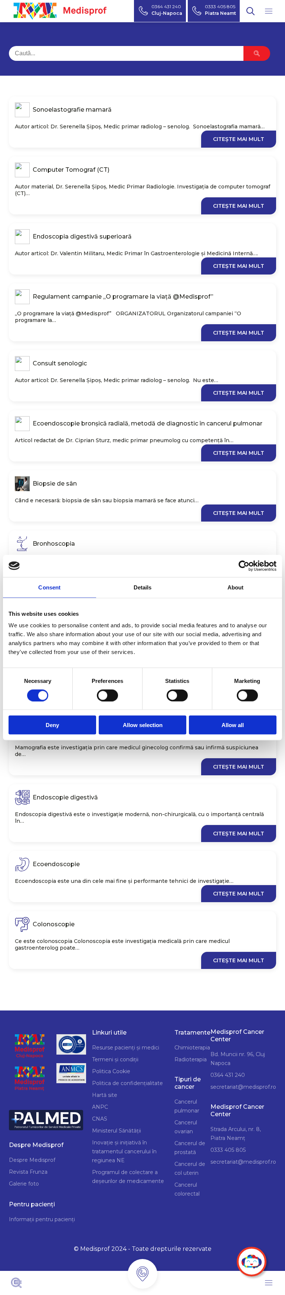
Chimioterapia (192, 1047)
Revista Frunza (28, 1172)
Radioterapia (190, 1059)
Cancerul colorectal (187, 1189)
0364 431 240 (227, 1075)
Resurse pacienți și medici (125, 1047)
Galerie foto (24, 1183)
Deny (52, 725)
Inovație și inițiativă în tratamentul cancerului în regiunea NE (124, 1151)
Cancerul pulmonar (186, 1106)
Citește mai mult (238, 139)
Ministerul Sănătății (116, 1130)
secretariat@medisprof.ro (243, 1087)
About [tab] (235, 587)
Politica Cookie (111, 1071)
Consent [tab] (49, 587)
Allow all (233, 725)
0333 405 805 (228, 1150)
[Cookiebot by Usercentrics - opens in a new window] (244, 565)
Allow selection (143, 725)
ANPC (100, 1107)
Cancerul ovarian (185, 1127)
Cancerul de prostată (189, 1148)
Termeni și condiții (115, 1059)
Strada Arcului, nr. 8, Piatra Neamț (235, 1133)
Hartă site (104, 1095)
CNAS (99, 1118)
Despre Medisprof (32, 1160)
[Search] (256, 53)
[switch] (107, 695)
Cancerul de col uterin (189, 1168)
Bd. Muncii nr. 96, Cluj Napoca (237, 1058)
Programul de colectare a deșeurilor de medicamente (128, 1176)
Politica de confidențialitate (127, 1083)
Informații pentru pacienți (42, 1219)
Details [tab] (143, 587)
